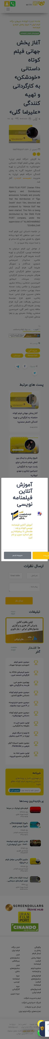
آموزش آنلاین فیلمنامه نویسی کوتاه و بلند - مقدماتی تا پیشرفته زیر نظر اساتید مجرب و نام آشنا (21, 531)
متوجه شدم (17, 555)
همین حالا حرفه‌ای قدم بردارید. (21, 542)
